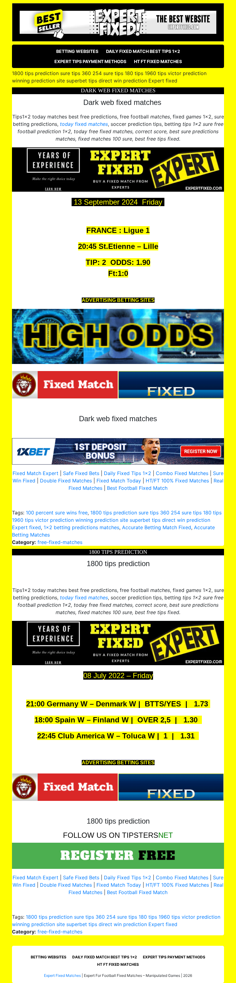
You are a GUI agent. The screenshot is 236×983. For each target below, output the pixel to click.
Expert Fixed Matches (62, 975)
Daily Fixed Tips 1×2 (127, 473)
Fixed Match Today (118, 481)
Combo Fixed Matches (182, 473)
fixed (84, 124)
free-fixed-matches (59, 542)
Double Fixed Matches (66, 481)
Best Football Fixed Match (137, 488)
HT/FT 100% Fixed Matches (177, 481)
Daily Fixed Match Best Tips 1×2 (143, 51)
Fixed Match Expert (35, 473)
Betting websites (77, 51)
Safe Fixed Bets (81, 473)
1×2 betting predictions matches (81, 527)
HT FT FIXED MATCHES (158, 61)
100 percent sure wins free (57, 512)
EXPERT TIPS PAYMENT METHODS (90, 61)
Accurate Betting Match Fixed (156, 527)
